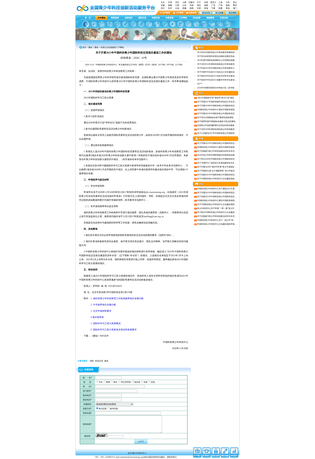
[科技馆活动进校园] (156, 24)
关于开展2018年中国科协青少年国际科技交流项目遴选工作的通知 (225, 105)
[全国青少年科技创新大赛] (93, 24)
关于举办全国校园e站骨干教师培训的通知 (215, 117)
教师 (108, 382)
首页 (84, 47)
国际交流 (142, 18)
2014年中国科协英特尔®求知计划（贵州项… (216, 88)
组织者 (137, 382)
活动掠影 (197, 18)
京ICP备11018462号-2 (137, 453)
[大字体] (161, 64)
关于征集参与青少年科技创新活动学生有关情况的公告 (220, 151)
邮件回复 (114, 408)
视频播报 (210, 18)
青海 (206, 8)
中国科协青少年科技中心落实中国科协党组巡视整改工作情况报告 (225, 109)
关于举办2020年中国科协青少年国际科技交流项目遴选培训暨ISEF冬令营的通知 (231, 159)
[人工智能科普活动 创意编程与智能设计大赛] (141, 24)
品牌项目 (129, 18)
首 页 (88, 18)
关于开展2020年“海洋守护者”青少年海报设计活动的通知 (221, 167)
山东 (184, 5)
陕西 (192, 8)
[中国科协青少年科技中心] (85, 24)
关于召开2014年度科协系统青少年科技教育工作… (219, 64)
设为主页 (206, 13)
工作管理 (179, 13)
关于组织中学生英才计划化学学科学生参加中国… (219, 76)
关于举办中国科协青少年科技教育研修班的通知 (218, 52)
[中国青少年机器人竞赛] (109, 24)
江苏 (228, 2)
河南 (192, 5)
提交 (142, 441)
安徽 (163, 5)
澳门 (235, 8)
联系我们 (206, 456)
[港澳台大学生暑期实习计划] (133, 24)
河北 (177, 2)
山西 (184, 2)
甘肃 (199, 8)
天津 (170, 2)
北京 (163, 2)
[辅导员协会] (204, 24)
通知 (90, 47)
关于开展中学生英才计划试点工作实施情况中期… (219, 72)
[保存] (154, 64)
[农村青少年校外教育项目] (148, 24)
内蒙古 (192, 2)
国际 (92, 361)
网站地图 (225, 456)
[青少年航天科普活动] (180, 24)
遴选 (106, 361)
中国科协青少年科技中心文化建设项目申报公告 (218, 224)
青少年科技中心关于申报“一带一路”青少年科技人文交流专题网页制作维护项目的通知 (234, 208)
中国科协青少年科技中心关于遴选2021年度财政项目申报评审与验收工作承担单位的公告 (235, 189)
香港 (228, 8)
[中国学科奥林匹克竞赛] (125, 24)
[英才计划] (219, 24)
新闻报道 (115, 18)
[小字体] (178, 64)
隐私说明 (215, 456)
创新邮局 (193, 13)
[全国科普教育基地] (188, 24)
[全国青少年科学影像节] (172, 24)
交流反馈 (224, 18)
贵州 (170, 8)
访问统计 (234, 456)
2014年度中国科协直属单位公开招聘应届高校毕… (219, 60)
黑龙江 (213, 2)
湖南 (206, 5)
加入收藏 (219, 13)
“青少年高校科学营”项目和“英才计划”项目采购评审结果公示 (223, 98)
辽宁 (199, 2)
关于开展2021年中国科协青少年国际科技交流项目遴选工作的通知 (225, 113)
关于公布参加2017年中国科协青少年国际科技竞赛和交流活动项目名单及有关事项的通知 (235, 133)
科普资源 (169, 18)
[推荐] (141, 64)
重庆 (235, 5)
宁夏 (213, 8)
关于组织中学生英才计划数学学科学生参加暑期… (219, 80)
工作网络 (183, 18)
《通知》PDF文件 (100, 336)
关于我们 (197, 456)
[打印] (147, 64)
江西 (177, 5)
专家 (145, 382)
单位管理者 (126, 382)
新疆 (220, 8)
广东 (213, 5)
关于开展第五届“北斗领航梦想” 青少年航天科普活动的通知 (223, 171)
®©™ (199, 84)
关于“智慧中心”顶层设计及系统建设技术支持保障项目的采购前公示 (226, 163)
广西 (220, 5)
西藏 (184, 8)
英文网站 (233, 13)
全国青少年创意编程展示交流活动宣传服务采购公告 (219, 125)
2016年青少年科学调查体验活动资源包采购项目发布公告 (221, 155)
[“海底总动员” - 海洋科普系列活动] (211, 24)
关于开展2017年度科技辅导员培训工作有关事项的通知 (220, 102)
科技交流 (99, 361)
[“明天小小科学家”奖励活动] (101, 24)
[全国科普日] (117, 24)
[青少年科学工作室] (196, 24)
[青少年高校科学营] (227, 24)
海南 (228, 5)
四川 (163, 8)
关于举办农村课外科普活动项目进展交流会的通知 (219, 56)
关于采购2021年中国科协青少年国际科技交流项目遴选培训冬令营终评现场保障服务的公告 (236, 175)
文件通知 (101, 18)
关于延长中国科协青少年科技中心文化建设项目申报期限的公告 (224, 212)
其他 (153, 382)
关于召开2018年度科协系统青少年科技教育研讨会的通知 (221, 129)
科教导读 (156, 18)
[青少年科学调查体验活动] (164, 24)
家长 (115, 382)
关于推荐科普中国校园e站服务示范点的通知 (216, 121)
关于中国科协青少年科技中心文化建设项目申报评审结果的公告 (224, 178)
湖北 (199, 5)
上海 (220, 2)
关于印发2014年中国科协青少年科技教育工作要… (219, 68)
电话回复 (103, 408)
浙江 (235, 2)
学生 (101, 382)
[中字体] (170, 64)
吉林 (206, 2)
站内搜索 (166, 13)
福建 (170, 5)
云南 (177, 8)
